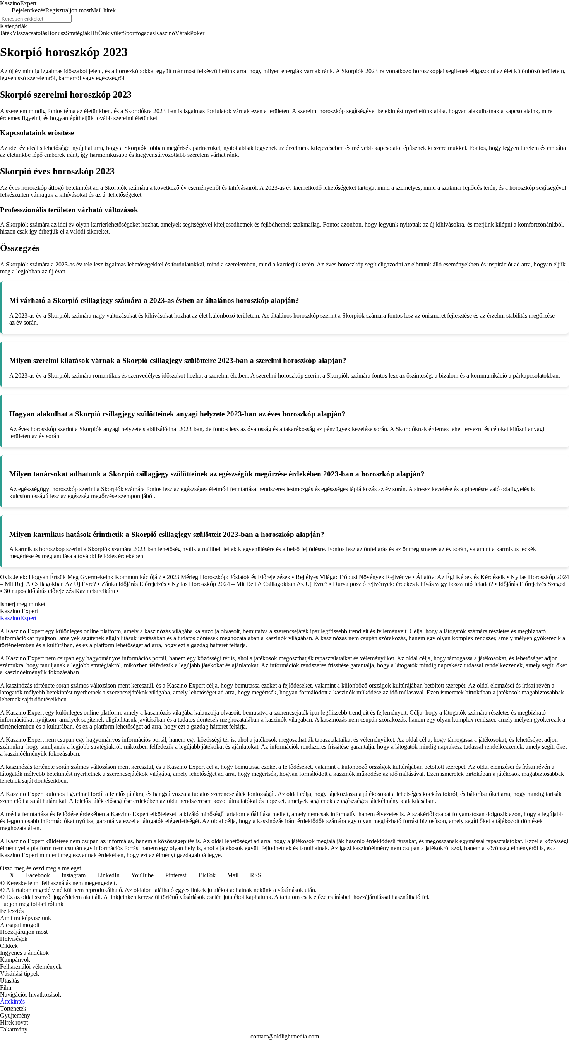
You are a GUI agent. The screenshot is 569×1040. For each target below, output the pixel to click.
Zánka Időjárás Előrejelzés (133, 584)
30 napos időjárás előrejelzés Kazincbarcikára (59, 591)
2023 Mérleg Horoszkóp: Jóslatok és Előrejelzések (228, 577)
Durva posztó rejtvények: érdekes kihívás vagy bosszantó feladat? (413, 584)
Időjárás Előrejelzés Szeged (532, 584)
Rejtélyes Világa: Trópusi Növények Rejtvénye (353, 577)
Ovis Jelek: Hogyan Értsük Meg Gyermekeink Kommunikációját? (80, 577)
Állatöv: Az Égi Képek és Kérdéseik (460, 577)
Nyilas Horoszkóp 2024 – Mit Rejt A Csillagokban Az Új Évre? (249, 584)
